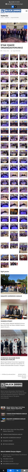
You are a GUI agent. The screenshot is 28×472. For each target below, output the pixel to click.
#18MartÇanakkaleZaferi (8, 374)
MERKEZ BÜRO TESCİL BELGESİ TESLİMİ (21, 376)
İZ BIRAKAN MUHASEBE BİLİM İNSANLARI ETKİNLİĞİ (10, 358)
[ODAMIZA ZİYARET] (14, 309)
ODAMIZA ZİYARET (6, 321)
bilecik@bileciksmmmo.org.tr (11, 463)
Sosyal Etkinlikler (17, 50)
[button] (26, 11)
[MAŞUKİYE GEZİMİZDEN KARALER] (14, 284)
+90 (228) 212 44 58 (8, 459)
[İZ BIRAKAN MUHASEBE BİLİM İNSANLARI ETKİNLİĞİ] (14, 343)
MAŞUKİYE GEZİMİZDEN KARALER (11, 296)
